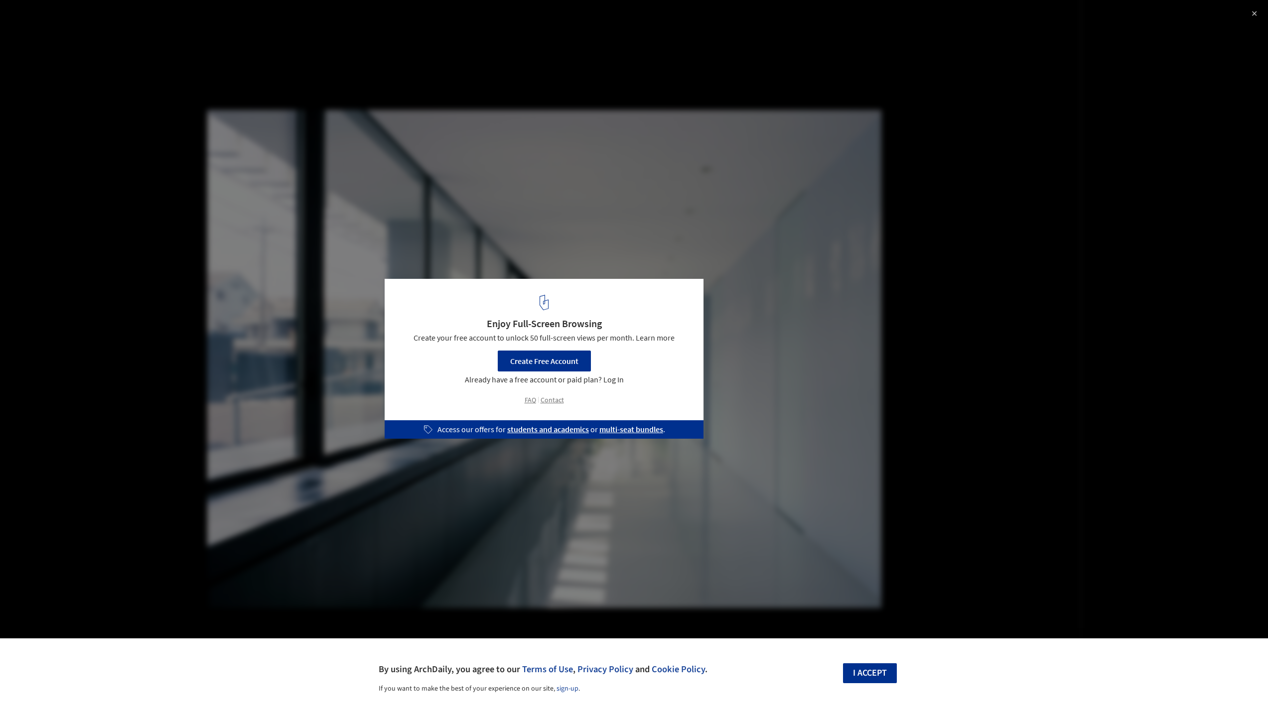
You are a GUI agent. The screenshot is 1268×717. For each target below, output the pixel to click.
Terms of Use (547, 669)
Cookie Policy (678, 669)
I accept (870, 673)
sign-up (567, 689)
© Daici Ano (28, 34)
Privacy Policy (605, 669)
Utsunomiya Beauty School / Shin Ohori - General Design (151, 18)
